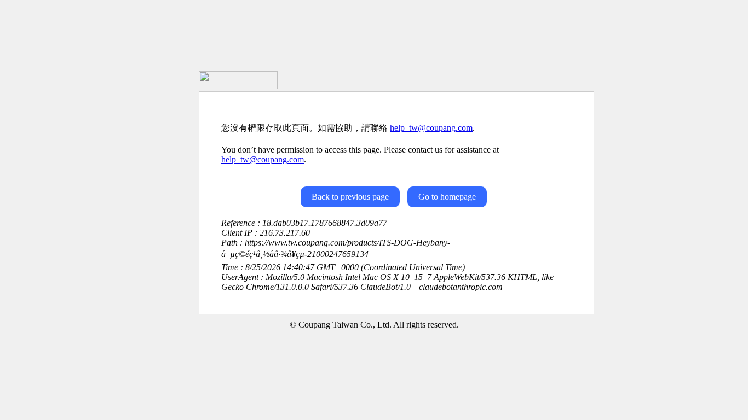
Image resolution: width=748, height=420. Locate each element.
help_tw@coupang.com (431, 127)
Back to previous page (350, 196)
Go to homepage (447, 196)
